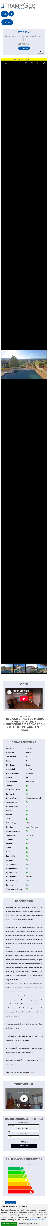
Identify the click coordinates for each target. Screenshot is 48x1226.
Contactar (24, 48)
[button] (41, 51)
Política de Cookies (36, 1220)
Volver (7, 22)
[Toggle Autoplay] (32, 63)
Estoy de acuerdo (9, 1224)
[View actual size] (38, 63)
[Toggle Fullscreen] (26, 63)
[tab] (10, 1204)
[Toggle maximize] (44, 63)
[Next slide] (41, 365)
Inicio (4, 14)
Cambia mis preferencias (29, 1224)
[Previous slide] (6, 365)
